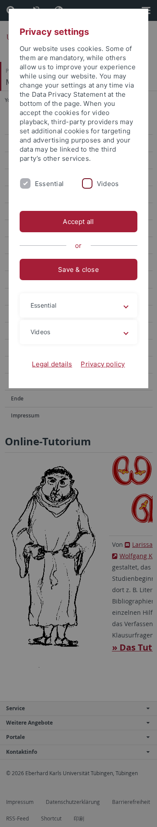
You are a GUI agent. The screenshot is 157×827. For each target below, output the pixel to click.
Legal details (52, 364)
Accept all (78, 221)
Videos (108, 184)
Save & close (78, 269)
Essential (49, 184)
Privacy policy (103, 364)
